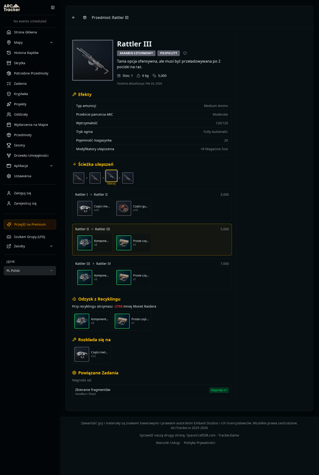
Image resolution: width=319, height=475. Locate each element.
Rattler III (102, 229)
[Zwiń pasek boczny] (53, 7)
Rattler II (101, 194)
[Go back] (73, 17)
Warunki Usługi (168, 442)
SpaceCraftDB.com (201, 435)
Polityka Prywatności (199, 442)
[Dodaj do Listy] (185, 53)
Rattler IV (103, 263)
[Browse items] (85, 17)
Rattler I (81, 194)
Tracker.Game (228, 435)
